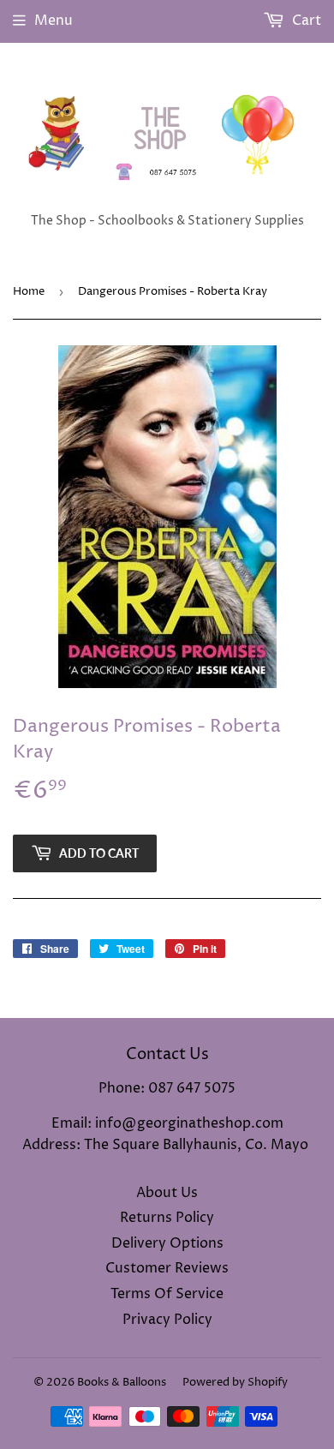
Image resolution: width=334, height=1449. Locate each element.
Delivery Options (167, 1243)
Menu (53, 20)
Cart (305, 20)
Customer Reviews (167, 1268)
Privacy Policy (167, 1319)
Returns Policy (167, 1217)
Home (29, 291)
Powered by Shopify (235, 1382)
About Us (167, 1192)
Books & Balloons (121, 1382)
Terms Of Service (167, 1293)
